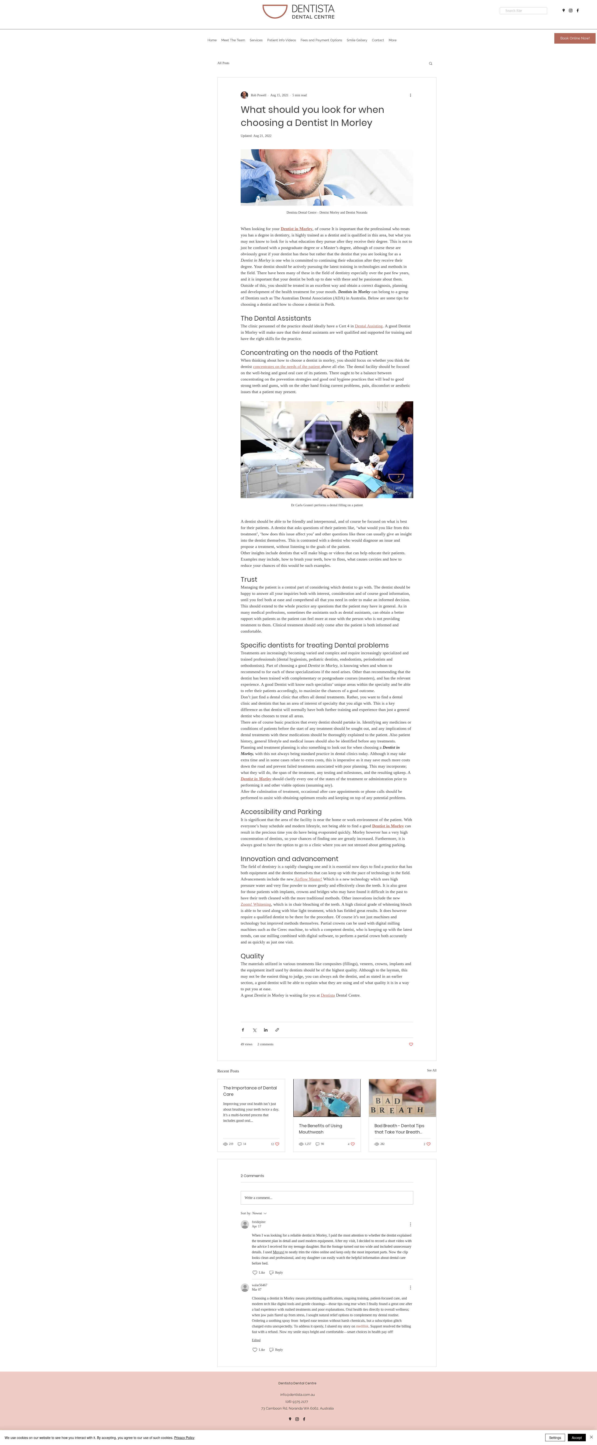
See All (432, 1070)
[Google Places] (563, 10)
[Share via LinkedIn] (266, 1030)
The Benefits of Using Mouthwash (320, 1129)
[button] (233, 40)
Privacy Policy (184, 1437)
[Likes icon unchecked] (255, 1272)
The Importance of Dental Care (250, 1091)
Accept (577, 1437)
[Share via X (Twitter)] (254, 1030)
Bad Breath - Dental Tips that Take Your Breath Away (399, 1129)
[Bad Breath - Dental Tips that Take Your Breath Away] (402, 1098)
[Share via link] (277, 1030)
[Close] (591, 1437)
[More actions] (410, 95)
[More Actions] (410, 1224)
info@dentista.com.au (297, 1395)
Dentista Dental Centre (297, 1383)
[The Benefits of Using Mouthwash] (327, 1098)
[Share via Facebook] (243, 1030)
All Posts (223, 63)
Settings (555, 1437)
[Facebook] (577, 10)
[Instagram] (570, 10)
